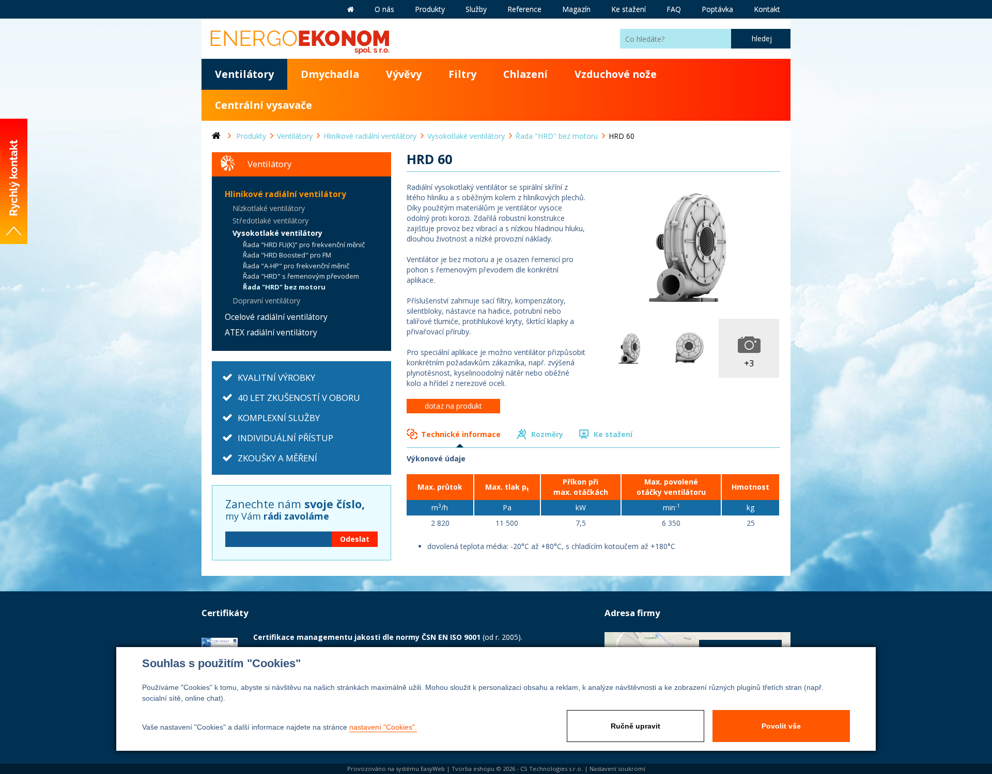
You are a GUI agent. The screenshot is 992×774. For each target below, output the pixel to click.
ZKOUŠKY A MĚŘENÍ (277, 458)
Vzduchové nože (616, 74)
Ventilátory (244, 74)
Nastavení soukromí (617, 768)
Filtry (462, 74)
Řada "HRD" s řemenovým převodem (301, 276)
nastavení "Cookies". (383, 727)
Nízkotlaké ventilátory (269, 208)
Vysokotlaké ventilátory (277, 233)
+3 (749, 363)
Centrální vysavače (263, 105)
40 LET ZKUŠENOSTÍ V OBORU (299, 398)
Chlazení (525, 74)
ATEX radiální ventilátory (271, 332)
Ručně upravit (635, 726)
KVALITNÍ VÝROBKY (276, 377)
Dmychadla (330, 74)
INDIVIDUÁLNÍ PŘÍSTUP (285, 438)
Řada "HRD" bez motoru (284, 287)
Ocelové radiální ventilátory (276, 317)
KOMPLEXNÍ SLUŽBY (279, 418)
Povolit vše (781, 726)
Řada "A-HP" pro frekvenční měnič (296, 265)
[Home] (224, 136)
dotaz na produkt (453, 406)
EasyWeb (433, 768)
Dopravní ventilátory (266, 300)
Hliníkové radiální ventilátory (285, 194)
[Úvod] (350, 9)
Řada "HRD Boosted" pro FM (287, 255)
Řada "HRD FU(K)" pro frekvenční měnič (304, 244)
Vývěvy (404, 74)
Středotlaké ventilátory (270, 220)
